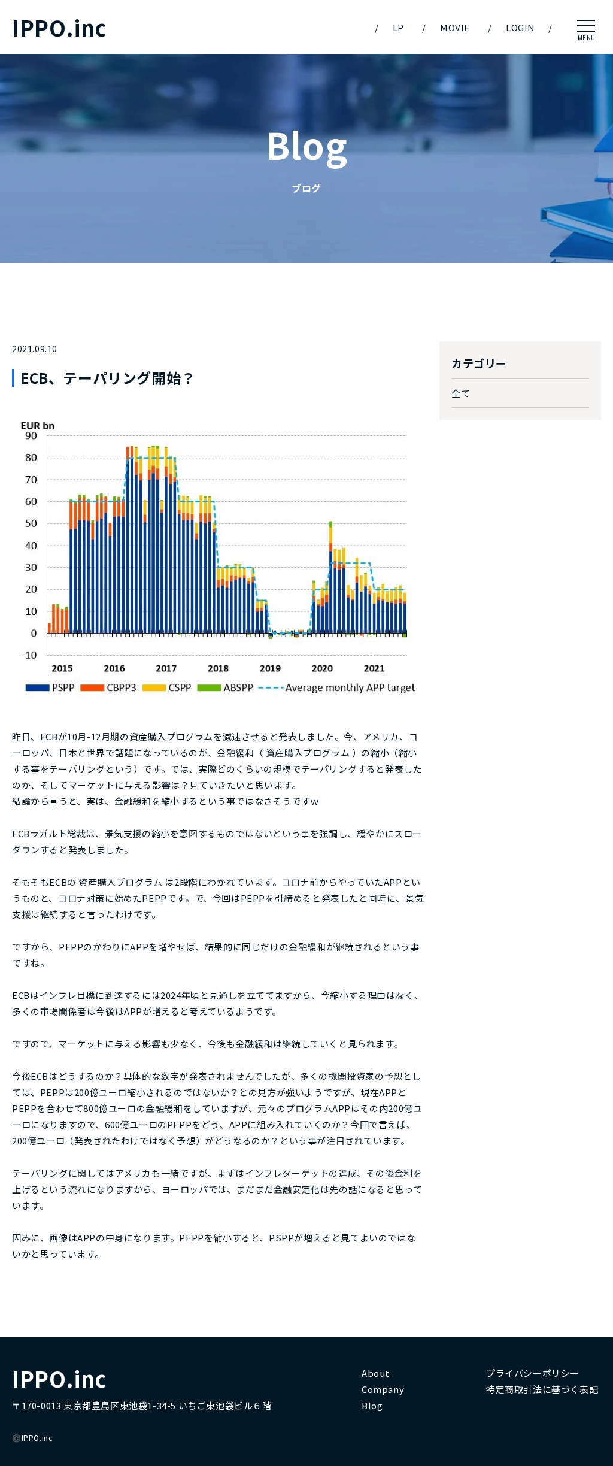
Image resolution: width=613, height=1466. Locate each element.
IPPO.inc (59, 27)
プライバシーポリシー (532, 1373)
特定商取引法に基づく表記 (542, 1389)
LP (398, 27)
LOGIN (520, 27)
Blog (372, 1405)
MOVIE (455, 27)
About (376, 1373)
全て (460, 393)
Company (383, 1389)
